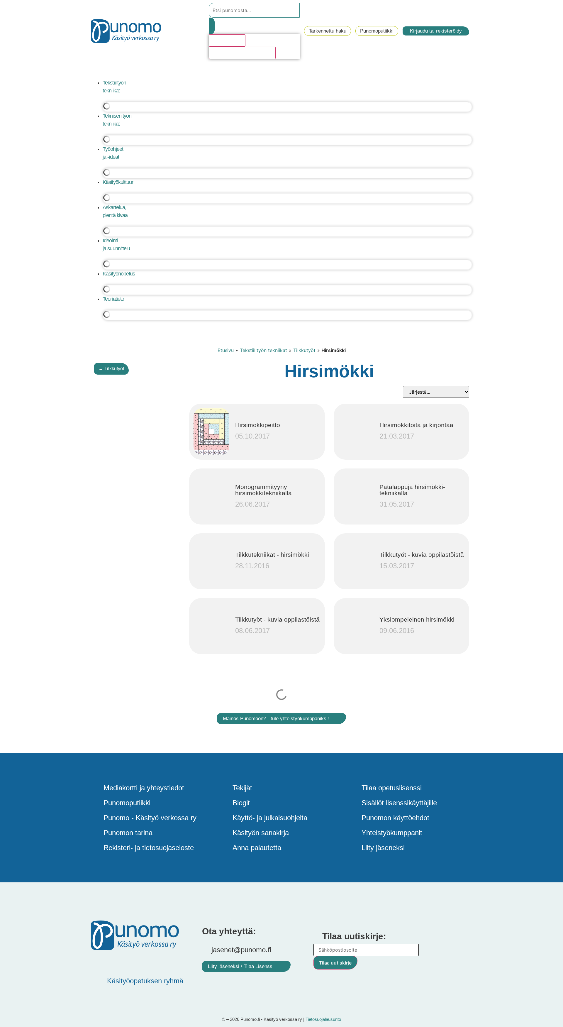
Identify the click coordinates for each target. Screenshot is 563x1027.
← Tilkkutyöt (111, 368)
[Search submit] (212, 26)
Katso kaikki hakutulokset (242, 53)
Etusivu (226, 350)
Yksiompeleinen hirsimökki (417, 619)
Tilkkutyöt (304, 350)
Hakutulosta (227, 40)
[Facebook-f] (98, 962)
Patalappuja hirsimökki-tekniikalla (412, 489)
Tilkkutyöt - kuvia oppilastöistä (421, 554)
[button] (281, 72)
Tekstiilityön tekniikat (263, 350)
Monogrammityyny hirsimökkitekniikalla (263, 489)
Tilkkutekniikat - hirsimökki (272, 554)
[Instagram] (151, 962)
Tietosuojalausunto (323, 1019)
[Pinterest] (116, 962)
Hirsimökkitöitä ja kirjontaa (416, 425)
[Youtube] (133, 962)
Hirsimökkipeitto (257, 425)
